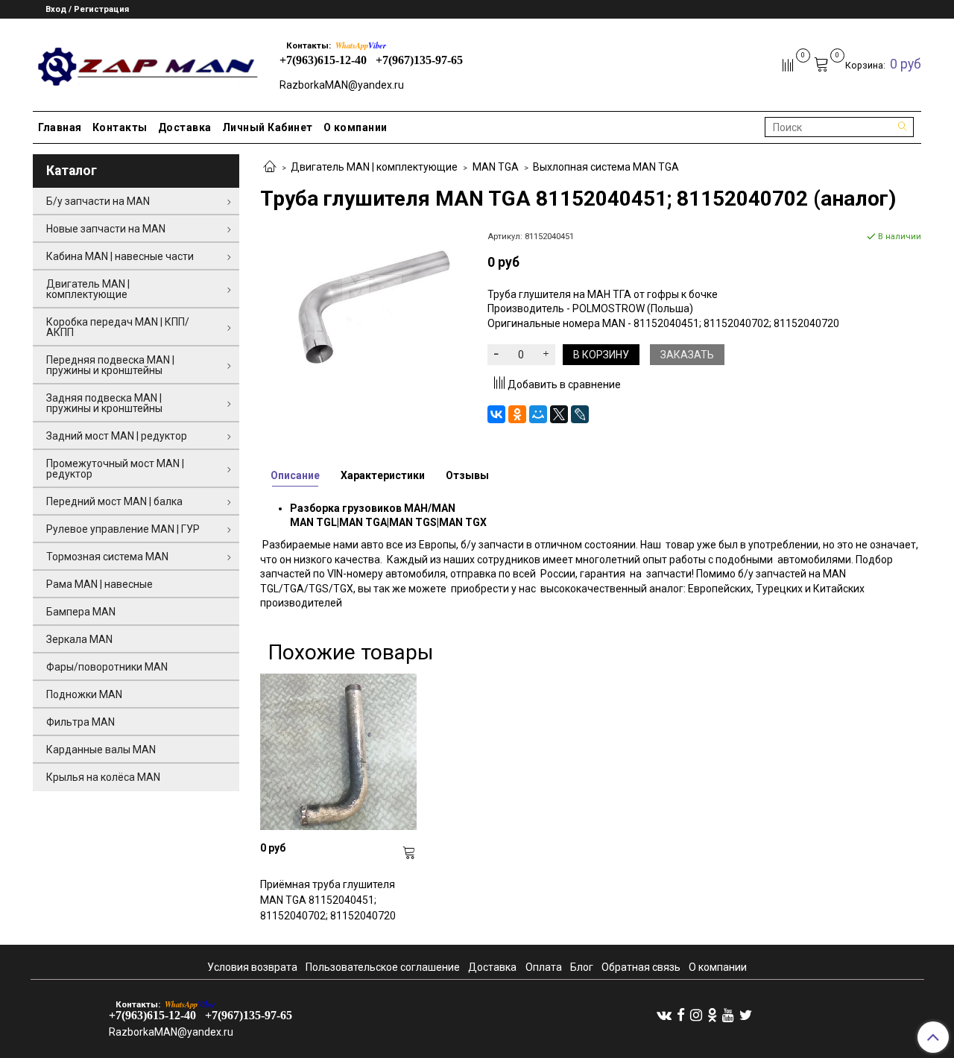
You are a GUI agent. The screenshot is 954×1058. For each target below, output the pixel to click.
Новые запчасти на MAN (105, 229)
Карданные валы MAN (101, 750)
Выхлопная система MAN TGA (606, 167)
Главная (60, 127)
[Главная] (270, 168)
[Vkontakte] (664, 1015)
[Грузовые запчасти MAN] (146, 62)
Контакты (120, 127)
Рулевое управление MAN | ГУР (123, 529)
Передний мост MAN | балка (114, 501)
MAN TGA (496, 167)
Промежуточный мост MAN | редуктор (115, 468)
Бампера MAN (81, 612)
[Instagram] (696, 1015)
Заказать (687, 355)
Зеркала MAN (79, 639)
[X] (559, 414)
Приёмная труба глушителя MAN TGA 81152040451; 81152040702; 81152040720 (328, 900)
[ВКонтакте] (496, 414)
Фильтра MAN (80, 722)
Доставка (185, 127)
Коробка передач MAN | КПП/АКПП (117, 327)
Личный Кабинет (267, 127)
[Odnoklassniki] (712, 1015)
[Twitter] (745, 1015)
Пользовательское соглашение (383, 967)
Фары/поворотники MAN (107, 667)
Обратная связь (640, 967)
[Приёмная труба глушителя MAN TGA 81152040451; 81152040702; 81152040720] (338, 752)
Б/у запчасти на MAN (98, 201)
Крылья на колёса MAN (103, 777)
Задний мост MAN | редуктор (116, 436)
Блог (581, 967)
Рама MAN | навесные (99, 584)
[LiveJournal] (580, 414)
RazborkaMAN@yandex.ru (341, 85)
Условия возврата (252, 967)
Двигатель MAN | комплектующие (374, 167)
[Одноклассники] (517, 414)
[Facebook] (681, 1015)
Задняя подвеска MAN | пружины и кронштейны (104, 403)
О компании (355, 127)
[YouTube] (728, 1015)
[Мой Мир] (538, 414)
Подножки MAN (84, 694)
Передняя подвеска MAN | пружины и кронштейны (110, 365)
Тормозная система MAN (107, 557)
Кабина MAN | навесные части (120, 256)
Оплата (543, 967)
